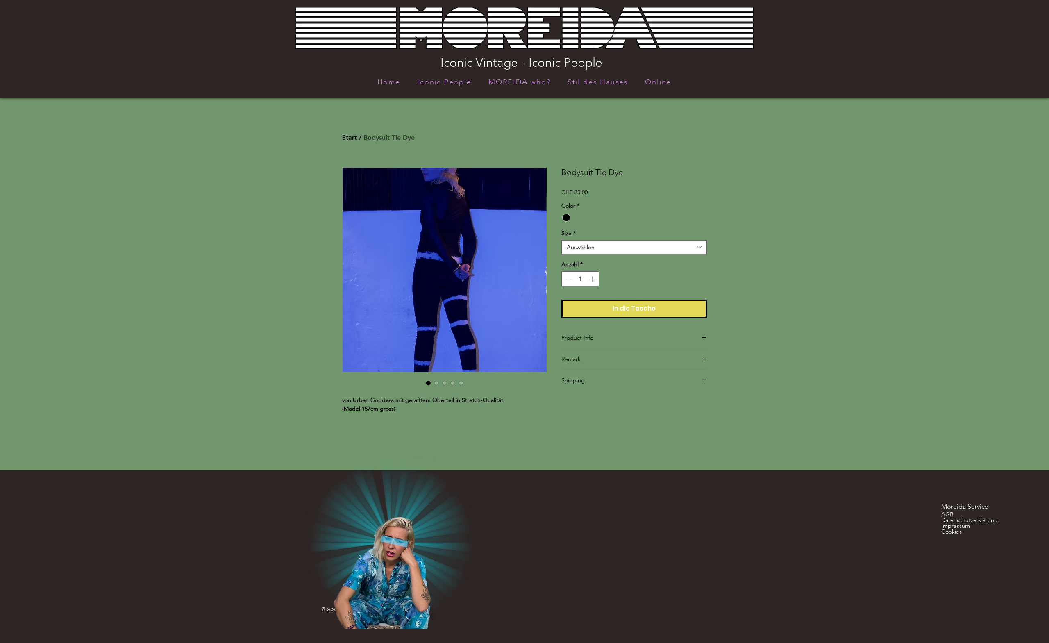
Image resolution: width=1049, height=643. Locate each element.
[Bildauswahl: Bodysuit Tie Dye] (428, 383)
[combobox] (634, 247)
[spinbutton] (580, 279)
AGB (947, 514)
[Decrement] (568, 279)
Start (349, 137)
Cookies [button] (951, 531)
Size (568, 233)
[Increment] (593, 279)
